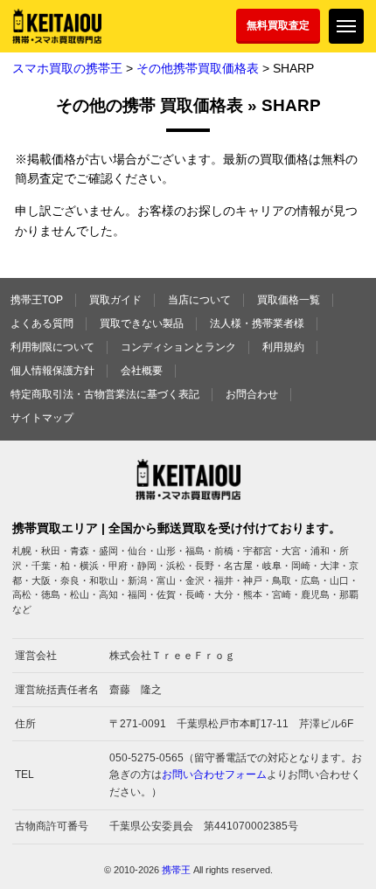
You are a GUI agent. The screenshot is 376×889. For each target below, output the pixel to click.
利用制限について (52, 347)
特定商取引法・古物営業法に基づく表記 (104, 394)
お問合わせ (252, 394)
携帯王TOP (36, 300)
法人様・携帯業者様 (257, 323)
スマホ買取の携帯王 (67, 68)
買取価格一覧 (288, 300)
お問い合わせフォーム (214, 774)
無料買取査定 (278, 25)
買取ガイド (115, 300)
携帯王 (176, 870)
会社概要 (142, 371)
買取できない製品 (142, 323)
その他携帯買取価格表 (197, 68)
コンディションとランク (178, 347)
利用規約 (283, 347)
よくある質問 (41, 323)
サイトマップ (41, 418)
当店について (199, 300)
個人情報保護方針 (52, 371)
